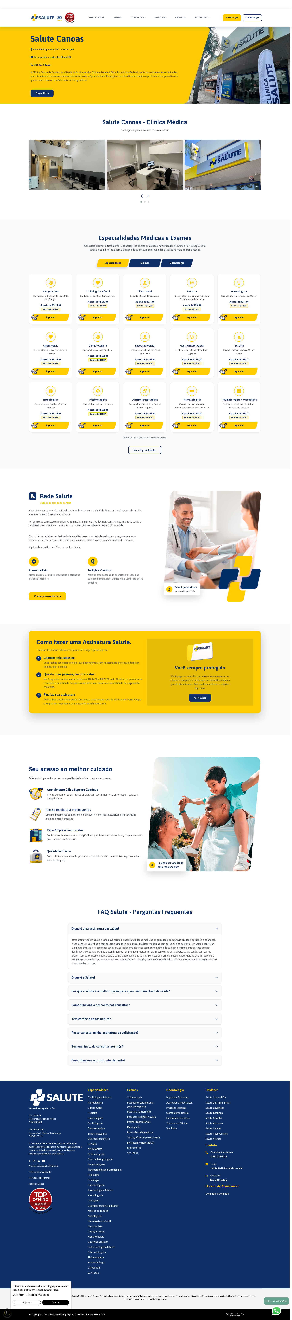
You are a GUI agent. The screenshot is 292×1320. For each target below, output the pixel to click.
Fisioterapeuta (96, 1257)
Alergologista (95, 1102)
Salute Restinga (214, 1112)
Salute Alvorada (214, 1123)
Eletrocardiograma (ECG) (140, 1142)
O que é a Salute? (83, 977)
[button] (141, 201)
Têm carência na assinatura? (91, 1019)
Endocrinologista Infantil (101, 1247)
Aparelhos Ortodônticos (179, 1102)
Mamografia (133, 1127)
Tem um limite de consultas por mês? (97, 1046)
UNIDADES (180, 18)
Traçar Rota (42, 93)
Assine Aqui (200, 697)
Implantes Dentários (177, 1097)
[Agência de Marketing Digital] (235, 1314)
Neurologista (95, 1149)
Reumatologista (96, 1164)
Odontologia (137, 18)
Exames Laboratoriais (139, 1122)
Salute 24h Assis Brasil (218, 1102)
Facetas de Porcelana (178, 1118)
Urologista (93, 1200)
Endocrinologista (97, 1133)
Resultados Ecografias (39, 1178)
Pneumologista (96, 1185)
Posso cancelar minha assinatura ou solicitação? (104, 1032)
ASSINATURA (159, 18)
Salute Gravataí (214, 1118)
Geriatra (92, 1144)
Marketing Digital (64, 1314)
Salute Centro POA (216, 1097)
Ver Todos (93, 1272)
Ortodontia (94, 1267)
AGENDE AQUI (252, 17)
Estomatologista (97, 1252)
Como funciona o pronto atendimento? (98, 1060)
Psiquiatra (93, 1174)
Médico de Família (98, 1210)
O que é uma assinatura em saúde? (95, 928)
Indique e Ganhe (36, 1184)
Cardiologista (95, 1123)
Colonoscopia (134, 1097)
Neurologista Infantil (99, 1221)
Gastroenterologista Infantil (103, 1205)
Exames (117, 18)
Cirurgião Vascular (98, 1241)
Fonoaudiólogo (96, 1262)
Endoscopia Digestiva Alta (141, 1116)
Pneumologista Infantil (100, 1190)
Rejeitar (26, 1302)
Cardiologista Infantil (99, 1097)
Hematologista (96, 1236)
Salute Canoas (213, 1128)
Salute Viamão (213, 1138)
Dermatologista (96, 1128)
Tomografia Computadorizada (143, 1137)
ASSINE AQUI (231, 17)
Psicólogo (93, 1180)
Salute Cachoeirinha (217, 1133)
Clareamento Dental (177, 1112)
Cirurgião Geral (96, 1231)
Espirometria (134, 1147)
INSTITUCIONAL (201, 18)
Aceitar (56, 1302)
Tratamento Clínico (177, 1123)
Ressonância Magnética (140, 1132)
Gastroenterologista (99, 1138)
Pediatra (92, 1112)
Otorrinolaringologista (100, 1159)
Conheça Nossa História (47, 596)
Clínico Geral (95, 1107)
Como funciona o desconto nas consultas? (100, 1005)
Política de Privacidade (38, 1295)
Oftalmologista (96, 1154)
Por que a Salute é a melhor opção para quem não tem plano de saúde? (120, 991)
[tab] (113, 263)
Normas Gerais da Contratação (43, 1166)
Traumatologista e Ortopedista (105, 1169)
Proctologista (95, 1195)
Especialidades (96, 18)
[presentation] (142, 196)
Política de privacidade (40, 1172)
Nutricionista (95, 1226)
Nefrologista (95, 1216)
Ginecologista (95, 1118)
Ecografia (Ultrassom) (139, 1111)
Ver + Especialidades (145, 450)
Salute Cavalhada (215, 1107)
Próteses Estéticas (176, 1107)
